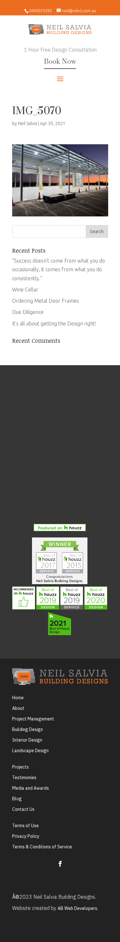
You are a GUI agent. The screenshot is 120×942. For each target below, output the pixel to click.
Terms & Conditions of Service (42, 847)
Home (18, 698)
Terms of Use (25, 825)
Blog (17, 799)
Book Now (60, 61)
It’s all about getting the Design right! (54, 323)
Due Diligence (28, 312)
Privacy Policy (25, 836)
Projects (20, 767)
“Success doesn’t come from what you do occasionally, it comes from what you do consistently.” (58, 269)
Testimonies (24, 777)
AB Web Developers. (78, 908)
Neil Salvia (27, 123)
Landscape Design (30, 750)
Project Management (33, 719)
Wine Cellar (25, 289)
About (18, 708)
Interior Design (27, 740)
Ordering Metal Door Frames (45, 301)
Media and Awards (30, 788)
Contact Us (23, 809)
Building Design (27, 729)
